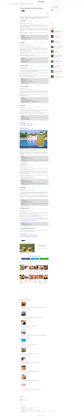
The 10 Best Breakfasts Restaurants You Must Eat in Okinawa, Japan (36, 281)
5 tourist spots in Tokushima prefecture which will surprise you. (58, 51)
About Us (40, 415)
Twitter (35, 258)
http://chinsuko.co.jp (24, 62)
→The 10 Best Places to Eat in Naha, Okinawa (26, 125)
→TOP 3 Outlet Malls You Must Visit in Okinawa (26, 123)
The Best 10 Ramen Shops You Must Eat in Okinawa (30, 371)
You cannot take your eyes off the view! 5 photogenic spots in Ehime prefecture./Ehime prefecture (58, 42)
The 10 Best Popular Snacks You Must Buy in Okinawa (26, 271)
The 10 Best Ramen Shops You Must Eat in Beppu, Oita (31, 271)
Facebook (26, 258)
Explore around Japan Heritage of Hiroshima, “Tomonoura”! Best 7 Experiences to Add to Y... (57, 36)
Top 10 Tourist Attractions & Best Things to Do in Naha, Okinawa (26, 280)
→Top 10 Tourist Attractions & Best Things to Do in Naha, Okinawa (29, 236)
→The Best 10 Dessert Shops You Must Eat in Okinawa (27, 177)
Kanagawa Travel (31, 407)
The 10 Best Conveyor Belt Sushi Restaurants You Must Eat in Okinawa (45, 281)
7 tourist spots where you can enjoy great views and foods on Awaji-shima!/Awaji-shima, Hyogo (58, 71)
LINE (44, 258)
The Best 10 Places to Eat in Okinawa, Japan (21, 271)
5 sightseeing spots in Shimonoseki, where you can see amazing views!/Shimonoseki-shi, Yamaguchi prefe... (58, 56)
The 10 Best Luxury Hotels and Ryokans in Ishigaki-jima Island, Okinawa (36, 272)
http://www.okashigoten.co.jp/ (25, 184)
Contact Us (43, 415)
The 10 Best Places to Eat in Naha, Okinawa (31, 280)
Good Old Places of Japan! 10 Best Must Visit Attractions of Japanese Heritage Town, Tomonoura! (58, 31)
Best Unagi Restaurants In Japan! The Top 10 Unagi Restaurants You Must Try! (58, 76)
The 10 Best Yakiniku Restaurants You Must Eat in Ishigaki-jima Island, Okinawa (41, 281)
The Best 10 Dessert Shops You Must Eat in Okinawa (40, 271)
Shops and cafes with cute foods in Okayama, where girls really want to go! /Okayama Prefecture (58, 66)
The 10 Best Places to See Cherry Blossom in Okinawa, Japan (31, 389)
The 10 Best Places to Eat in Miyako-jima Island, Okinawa (31, 353)
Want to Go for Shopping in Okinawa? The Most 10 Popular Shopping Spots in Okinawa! (34, 335)
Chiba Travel (35, 407)
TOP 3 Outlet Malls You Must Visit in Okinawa (29, 326)
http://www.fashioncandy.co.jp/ (25, 102)
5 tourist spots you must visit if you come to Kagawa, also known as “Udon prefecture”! (58, 46)
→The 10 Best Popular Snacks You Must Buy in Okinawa (27, 220)
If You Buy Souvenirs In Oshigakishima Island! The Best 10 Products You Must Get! (22, 281)
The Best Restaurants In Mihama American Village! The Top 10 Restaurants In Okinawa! (34, 308)
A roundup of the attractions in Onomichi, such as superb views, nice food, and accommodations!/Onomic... (58, 61)
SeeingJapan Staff (25, 318)
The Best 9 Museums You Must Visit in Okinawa (29, 344)
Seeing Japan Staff (25, 337)
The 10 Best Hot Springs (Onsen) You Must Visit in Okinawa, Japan (32, 317)
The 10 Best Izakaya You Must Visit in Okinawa (45, 271)
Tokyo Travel (26, 407)
